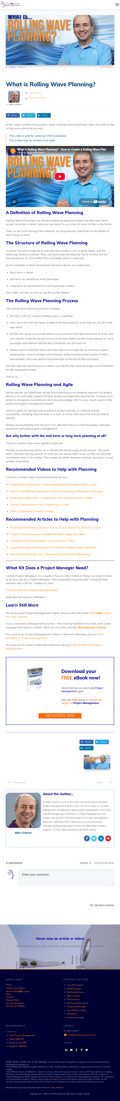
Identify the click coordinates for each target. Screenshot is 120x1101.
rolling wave (40, 98)
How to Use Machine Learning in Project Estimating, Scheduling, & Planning (56, 491)
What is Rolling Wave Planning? (50, 84)
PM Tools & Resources (77, 1003)
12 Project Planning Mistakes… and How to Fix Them (42, 541)
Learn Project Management (22, 1035)
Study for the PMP (17, 1042)
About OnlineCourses (18, 991)
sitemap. (59, 1087)
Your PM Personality (76, 1010)
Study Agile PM (16, 1039)
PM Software (73, 999)
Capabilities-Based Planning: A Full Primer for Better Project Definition (53, 547)
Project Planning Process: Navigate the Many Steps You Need (47, 534)
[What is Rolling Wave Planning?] (97, 761)
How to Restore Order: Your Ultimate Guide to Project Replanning (50, 554)
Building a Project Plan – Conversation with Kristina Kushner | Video (51, 498)
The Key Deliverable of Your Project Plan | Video (39, 504)
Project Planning (35, 93)
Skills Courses (73, 996)
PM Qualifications (75, 992)
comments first (104, 863)
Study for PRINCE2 (18, 1046)
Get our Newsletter (15, 1003)
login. (53, 1087)
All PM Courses (74, 988)
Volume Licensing (75, 1017)
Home (9, 984)
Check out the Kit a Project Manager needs (32, 590)
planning (32, 98)
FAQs (8, 994)
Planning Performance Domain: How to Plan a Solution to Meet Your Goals (55, 527)
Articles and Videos (15, 988)
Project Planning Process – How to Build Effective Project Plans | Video (53, 484)
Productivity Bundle (76, 1006)
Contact (10, 997)
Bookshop (72, 1013)
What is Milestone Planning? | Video (32, 511)
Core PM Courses (75, 985)
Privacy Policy (12, 1000)
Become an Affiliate (15, 1006)
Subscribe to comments (104, 905)
